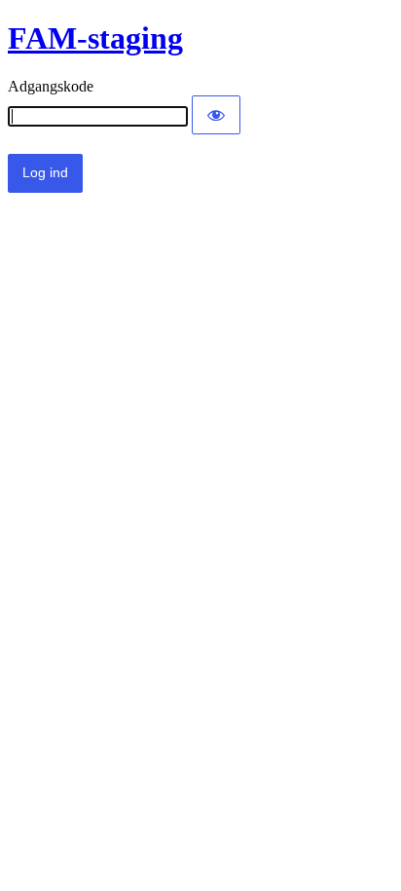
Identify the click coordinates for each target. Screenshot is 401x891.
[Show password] (216, 114)
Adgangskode (50, 86)
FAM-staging (95, 38)
